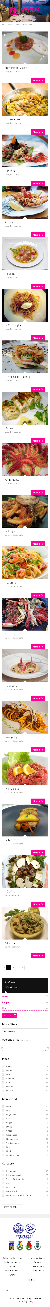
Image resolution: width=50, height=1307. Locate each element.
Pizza (8, 1118)
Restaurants (15, 71)
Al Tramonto (12, 479)
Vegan (9, 1122)
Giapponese (11, 1135)
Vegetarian (11, 1114)
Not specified (12, 1139)
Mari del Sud (12, 788)
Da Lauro (10, 428)
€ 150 (45, 1051)
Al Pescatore (12, 119)
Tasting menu (12, 1143)
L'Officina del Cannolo (18, 376)
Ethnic (9, 1151)
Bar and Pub (11, 1191)
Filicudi (9, 1070)
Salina (7, 895)
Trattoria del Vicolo (16, 67)
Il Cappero (11, 685)
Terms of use (38, 1270)
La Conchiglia (13, 325)
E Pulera (10, 170)
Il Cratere (10, 582)
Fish (8, 1110)
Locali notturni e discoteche (18, 1195)
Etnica (9, 1126)
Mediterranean (12, 1155)
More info (38, 80)
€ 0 (3, 1051)
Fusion (9, 1147)
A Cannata (11, 943)
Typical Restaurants (15, 1179)
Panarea (10, 1078)
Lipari (7, 71)
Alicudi (9, 1066)
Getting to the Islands (12, 1258)
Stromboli (10, 1086)
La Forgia (10, 531)
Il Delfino (10, 891)
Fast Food (10, 1187)
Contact (37, 1262)
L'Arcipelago (12, 737)
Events (13, 1274)
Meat (8, 1106)
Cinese (9, 1130)
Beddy (30, 1301)
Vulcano (8, 535)
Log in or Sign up (37, 1258)
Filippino (10, 273)
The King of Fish (14, 634)
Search (7, 1015)
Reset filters (11, 1207)
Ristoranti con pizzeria (16, 1175)
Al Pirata (10, 222)
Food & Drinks (13, 24)
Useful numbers (12, 1270)
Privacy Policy (37, 1266)
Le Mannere (12, 840)
